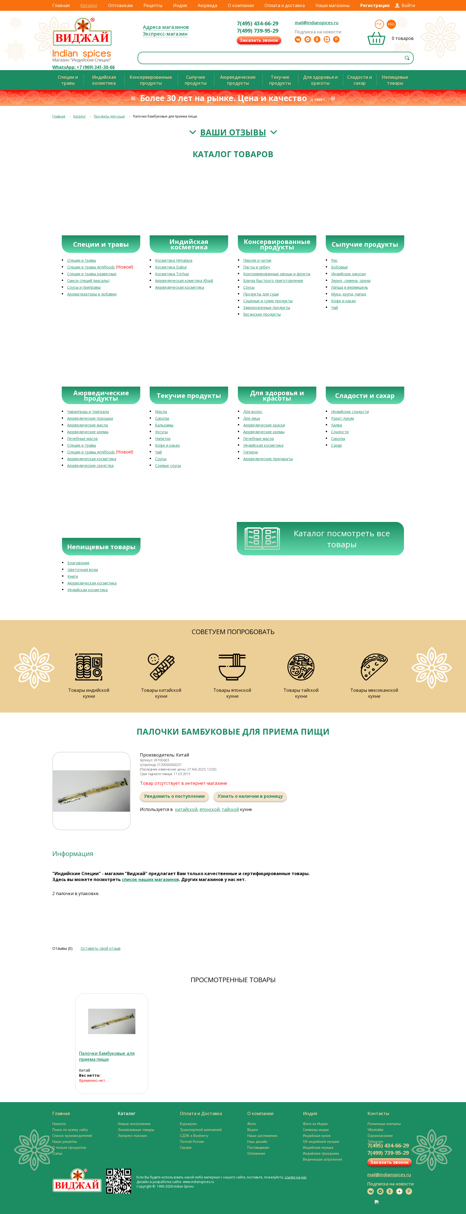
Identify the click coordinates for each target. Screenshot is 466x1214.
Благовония (78, 562)
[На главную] (82, 46)
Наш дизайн (257, 1141)
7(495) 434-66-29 (257, 23)
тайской (230, 809)
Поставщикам (258, 1147)
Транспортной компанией (201, 1129)
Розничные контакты (384, 1123)
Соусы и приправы (84, 287)
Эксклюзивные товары (136, 1129)
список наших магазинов (150, 879)
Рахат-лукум (342, 418)
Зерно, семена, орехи (351, 280)
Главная (61, 5)
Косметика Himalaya (173, 260)
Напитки (162, 438)
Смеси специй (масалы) (88, 280)
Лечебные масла (82, 438)
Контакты (378, 1113)
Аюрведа (207, 5)
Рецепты (152, 5)
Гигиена (250, 452)
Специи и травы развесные (91, 273)
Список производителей (72, 1135)
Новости (59, 1123)
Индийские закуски (348, 273)
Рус (379, 24)
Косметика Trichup (172, 273)
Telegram (375, 1141)
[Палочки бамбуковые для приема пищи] (111, 1021)
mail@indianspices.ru (316, 23)
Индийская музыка (318, 1147)
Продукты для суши (109, 116)
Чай (334, 307)
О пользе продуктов (69, 1147)
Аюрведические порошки (90, 418)
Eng (391, 24)
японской (210, 809)
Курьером (188, 1123)
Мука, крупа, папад (348, 294)
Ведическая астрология (322, 1159)
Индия (180, 5)
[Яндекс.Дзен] (327, 39)
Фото (251, 1123)
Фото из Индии (315, 1123)
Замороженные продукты (266, 307)
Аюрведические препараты (268, 458)
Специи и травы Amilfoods (91, 267)
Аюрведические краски (264, 425)
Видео (252, 1129)
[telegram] (307, 39)
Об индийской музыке (321, 1141)
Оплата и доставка (285, 5)
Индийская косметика (263, 445)
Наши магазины (333, 5)
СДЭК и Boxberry (194, 1135)
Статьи (57, 1153)
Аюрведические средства (90, 465)
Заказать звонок (259, 40)
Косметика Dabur (171, 267)
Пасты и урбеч (256, 267)
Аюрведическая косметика (179, 287)
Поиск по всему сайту (70, 1129)
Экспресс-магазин (165, 33)
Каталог (88, 5)
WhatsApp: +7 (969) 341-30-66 (83, 67)
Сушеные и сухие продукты (268, 300)
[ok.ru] (317, 39)
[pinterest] (336, 39)
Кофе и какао (343, 300)
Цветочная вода (82, 569)
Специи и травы (81, 260)
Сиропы (162, 418)
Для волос (252, 411)
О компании (241, 5)
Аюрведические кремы (87, 431)
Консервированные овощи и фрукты (276, 273)
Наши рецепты (64, 1141)
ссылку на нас (296, 1177)
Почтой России (192, 1141)
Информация (72, 853)
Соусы (249, 287)
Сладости (340, 431)
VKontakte (375, 1129)
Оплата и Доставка (201, 1113)
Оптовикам (120, 5)
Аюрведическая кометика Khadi (184, 280)
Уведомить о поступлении (174, 796)
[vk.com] (298, 39)
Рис (334, 260)
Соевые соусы (168, 465)
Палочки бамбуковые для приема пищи (107, 1056)
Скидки (185, 1147)
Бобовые (339, 267)
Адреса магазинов (166, 27)
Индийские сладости (350, 411)
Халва (336, 425)
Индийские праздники (321, 1153)
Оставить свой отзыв (101, 948)
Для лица (251, 418)
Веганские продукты (262, 314)
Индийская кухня (317, 1135)
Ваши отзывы (233, 132)
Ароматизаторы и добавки (91, 294)
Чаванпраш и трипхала (88, 411)
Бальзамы (164, 425)
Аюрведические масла (87, 425)
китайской (186, 809)
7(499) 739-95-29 (257, 30)
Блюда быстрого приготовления (273, 280)
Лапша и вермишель (349, 287)
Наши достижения (262, 1135)
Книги (72, 576)
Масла (161, 411)
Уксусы (161, 431)
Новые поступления (134, 1123)
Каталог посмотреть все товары (342, 539)
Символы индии (316, 1129)
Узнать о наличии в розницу (250, 796)
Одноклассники (380, 1135)
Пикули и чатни (257, 260)
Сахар (336, 445)
